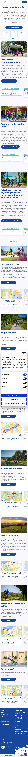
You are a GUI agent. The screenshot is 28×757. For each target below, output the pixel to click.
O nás (2, 727)
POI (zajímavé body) (5, 714)
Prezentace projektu (5, 729)
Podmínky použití (18, 729)
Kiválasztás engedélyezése (14, 399)
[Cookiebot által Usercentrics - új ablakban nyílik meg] (21, 353)
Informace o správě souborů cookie (20, 734)
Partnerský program (6, 736)
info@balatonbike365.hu (19, 742)
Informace (17, 721)
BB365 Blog (17, 723)
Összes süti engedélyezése (14, 395)
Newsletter (17, 743)
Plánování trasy (5, 721)
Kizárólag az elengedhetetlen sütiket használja (14, 403)
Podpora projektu (4, 731)
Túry (2, 716)
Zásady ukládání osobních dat (21, 731)
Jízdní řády (17, 725)
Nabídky (2, 712)
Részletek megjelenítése (18, 391)
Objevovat (3, 710)
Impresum (3, 732)
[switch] (25, 378)
